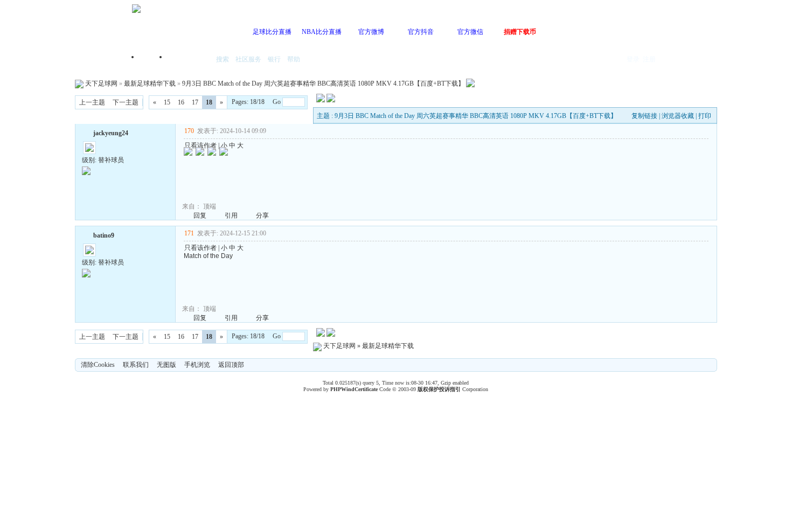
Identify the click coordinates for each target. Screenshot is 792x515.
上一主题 (92, 102)
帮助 (293, 59)
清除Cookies (98, 364)
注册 (649, 59)
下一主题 (125, 102)
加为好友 (86, 132)
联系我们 (136, 364)
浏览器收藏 (678, 116)
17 (195, 102)
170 (189, 131)
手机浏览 (197, 364)
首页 (153, 60)
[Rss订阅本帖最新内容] (470, 83)
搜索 (222, 59)
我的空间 (189, 60)
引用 (231, 215)
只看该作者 (200, 145)
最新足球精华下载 (150, 83)
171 (189, 233)
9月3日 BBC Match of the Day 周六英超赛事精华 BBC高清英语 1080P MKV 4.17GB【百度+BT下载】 (323, 83)
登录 (633, 59)
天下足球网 (101, 83)
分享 (262, 215)
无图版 (166, 364)
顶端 (209, 206)
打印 (704, 116)
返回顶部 (231, 364)
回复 (199, 215)
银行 (274, 59)
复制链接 (644, 116)
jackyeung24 (110, 133)
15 (167, 102)
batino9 (103, 235)
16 (181, 102)
